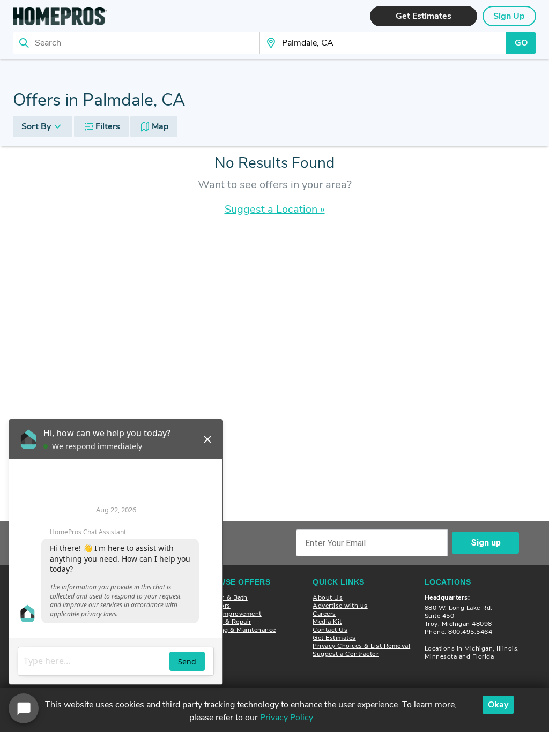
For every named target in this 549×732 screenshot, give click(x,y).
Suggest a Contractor (346, 653)
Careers (324, 613)
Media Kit (327, 621)
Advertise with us (340, 605)
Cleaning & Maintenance (238, 629)
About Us (328, 597)
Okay (498, 705)
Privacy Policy (286, 717)
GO (521, 43)
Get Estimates (334, 637)
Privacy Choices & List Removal (361, 645)
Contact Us (330, 629)
